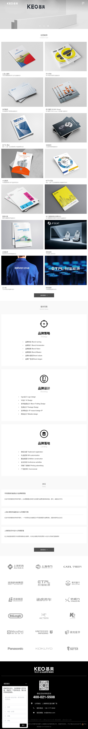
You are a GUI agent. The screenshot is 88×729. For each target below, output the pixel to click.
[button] (2, 14)
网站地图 (58, 720)
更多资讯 (43, 550)
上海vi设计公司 (66, 720)
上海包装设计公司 (36, 720)
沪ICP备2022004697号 (74, 724)
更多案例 (43, 295)
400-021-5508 (44, 696)
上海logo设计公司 (48, 720)
